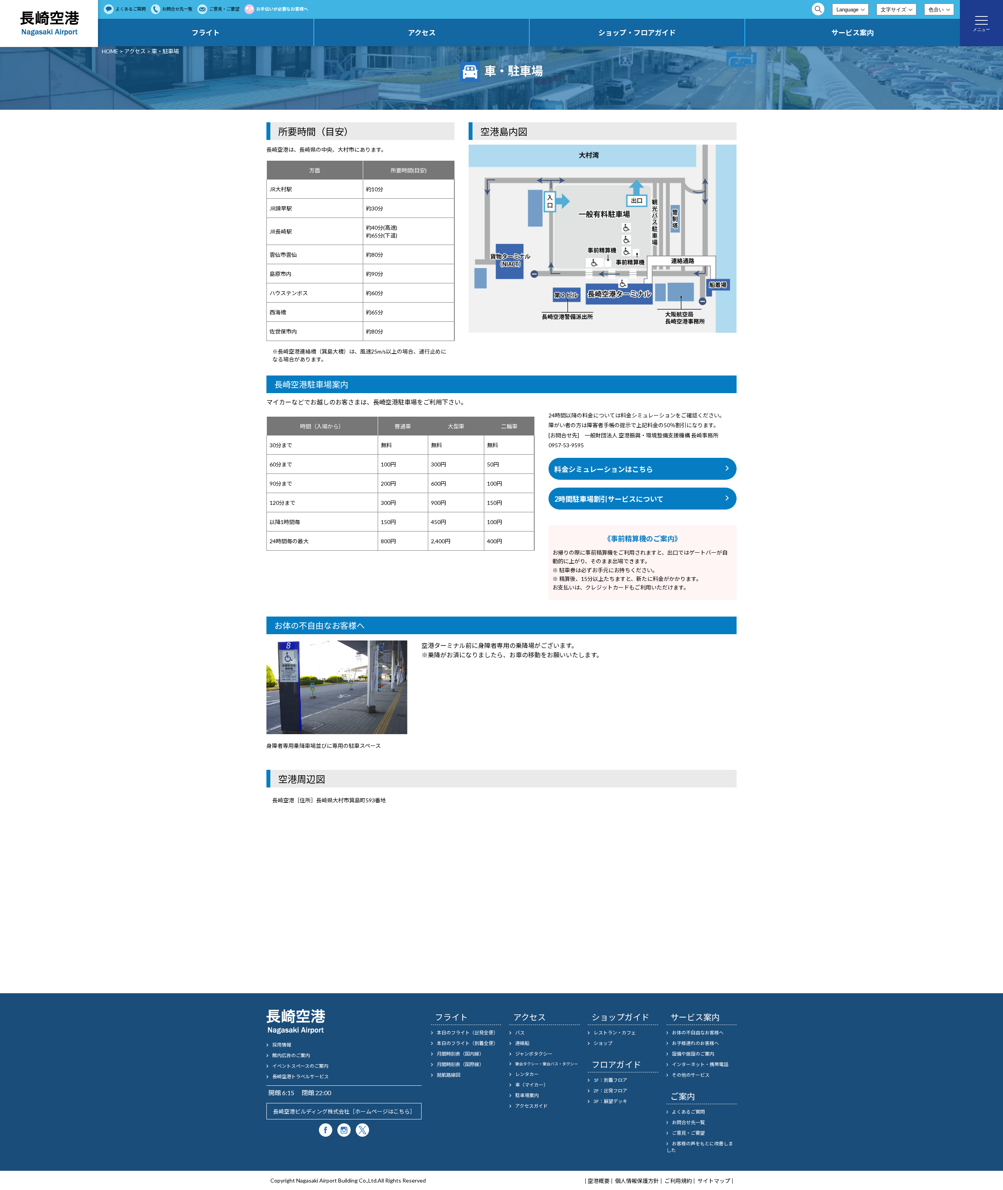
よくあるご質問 (131, 8)
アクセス (422, 32)
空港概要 (599, 1181)
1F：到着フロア (610, 1080)
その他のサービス (691, 1075)
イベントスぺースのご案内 (300, 1066)
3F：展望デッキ (610, 1101)
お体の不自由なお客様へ (698, 1033)
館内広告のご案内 (291, 1055)
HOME (110, 51)
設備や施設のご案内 (693, 1054)
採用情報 (281, 1045)
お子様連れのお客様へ (695, 1043)
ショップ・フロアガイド (637, 32)
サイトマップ (713, 1181)
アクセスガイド (531, 1106)
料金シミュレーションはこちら (603, 469)
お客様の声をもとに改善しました (699, 1147)
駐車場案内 (527, 1095)
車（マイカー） (531, 1085)
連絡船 (522, 1043)
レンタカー (527, 1074)
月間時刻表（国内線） (460, 1054)
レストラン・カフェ (615, 1033)
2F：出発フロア (610, 1091)
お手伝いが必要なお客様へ (282, 8)
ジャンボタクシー (533, 1054)
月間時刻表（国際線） (460, 1064)
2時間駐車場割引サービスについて (609, 499)
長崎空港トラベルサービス (300, 1076)
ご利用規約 (678, 1181)
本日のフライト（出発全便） (467, 1033)
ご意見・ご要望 (224, 8)
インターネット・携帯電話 (700, 1064)
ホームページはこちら (382, 1111)
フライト (206, 32)
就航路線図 (448, 1075)
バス (520, 1033)
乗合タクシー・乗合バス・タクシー (546, 1063)
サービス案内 (852, 32)
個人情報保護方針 (637, 1181)
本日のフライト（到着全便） (467, 1043)
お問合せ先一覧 (177, 8)
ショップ (603, 1043)
